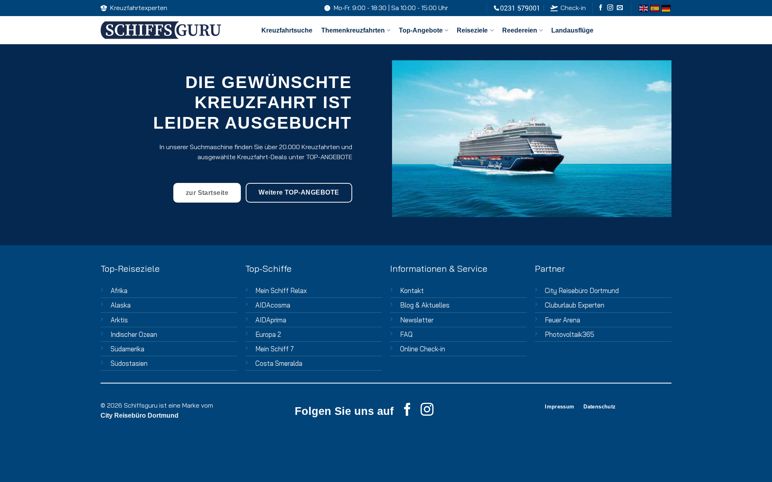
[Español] (654, 8)
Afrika (119, 290)
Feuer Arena (562, 320)
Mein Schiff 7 (274, 349)
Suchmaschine (211, 147)
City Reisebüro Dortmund (582, 290)
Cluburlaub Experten (574, 305)
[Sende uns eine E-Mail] (620, 7)
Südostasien (129, 363)
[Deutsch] (665, 8)
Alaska (121, 305)
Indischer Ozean (134, 334)
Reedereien (519, 30)
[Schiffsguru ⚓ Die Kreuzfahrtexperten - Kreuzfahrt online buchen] (175, 30)
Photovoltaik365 (569, 334)
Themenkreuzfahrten (353, 30)
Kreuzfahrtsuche (286, 30)
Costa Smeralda (278, 363)
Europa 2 (268, 334)
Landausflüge (572, 30)
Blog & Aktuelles (425, 305)
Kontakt (412, 290)
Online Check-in (422, 349)
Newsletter (416, 320)
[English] (643, 8)
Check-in (573, 8)
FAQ (406, 334)
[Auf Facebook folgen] (600, 7)
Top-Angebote (421, 30)
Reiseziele (472, 30)
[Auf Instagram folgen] (610, 7)
